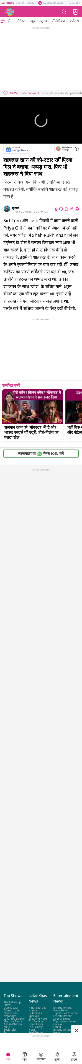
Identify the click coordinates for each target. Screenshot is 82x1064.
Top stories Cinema (65, 1013)
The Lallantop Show (12, 1003)
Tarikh (7, 1032)
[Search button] (64, 12)
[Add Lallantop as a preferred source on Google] (64, 148)
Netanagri (10, 1016)
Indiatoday (33, 3)
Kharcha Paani (13, 1021)
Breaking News (38, 1019)
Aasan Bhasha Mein (13, 1025)
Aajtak (20, 3)
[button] (75, 12)
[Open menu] (2, 21)
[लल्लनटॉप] (9, 11)
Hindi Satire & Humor (37, 1009)
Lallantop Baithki (14, 1019)
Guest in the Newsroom (11, 1011)
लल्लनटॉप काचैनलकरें (41, 453)
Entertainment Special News (62, 1017)
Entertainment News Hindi (62, 1009)
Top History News (35, 1028)
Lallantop (7, 3)
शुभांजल (15, 208)
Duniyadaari (11, 1008)
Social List (10, 1030)
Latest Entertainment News (62, 1029)
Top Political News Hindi (36, 1022)
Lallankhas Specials (35, 1014)
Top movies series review (64, 1022)
